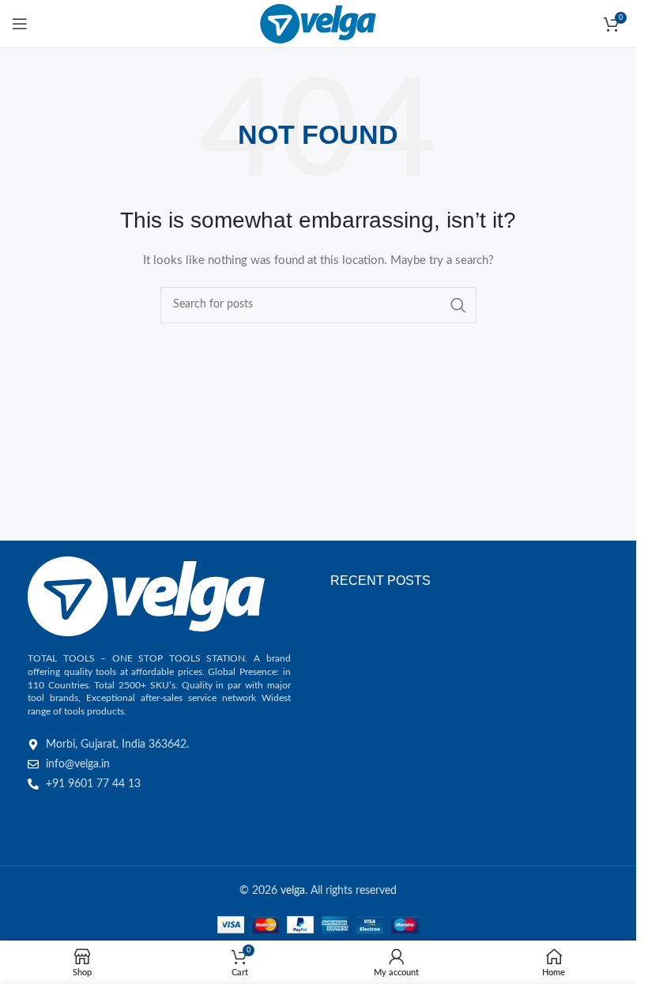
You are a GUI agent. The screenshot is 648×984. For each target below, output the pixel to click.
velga (293, 890)
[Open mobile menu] (20, 24)
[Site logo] (318, 23)
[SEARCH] (458, 305)
